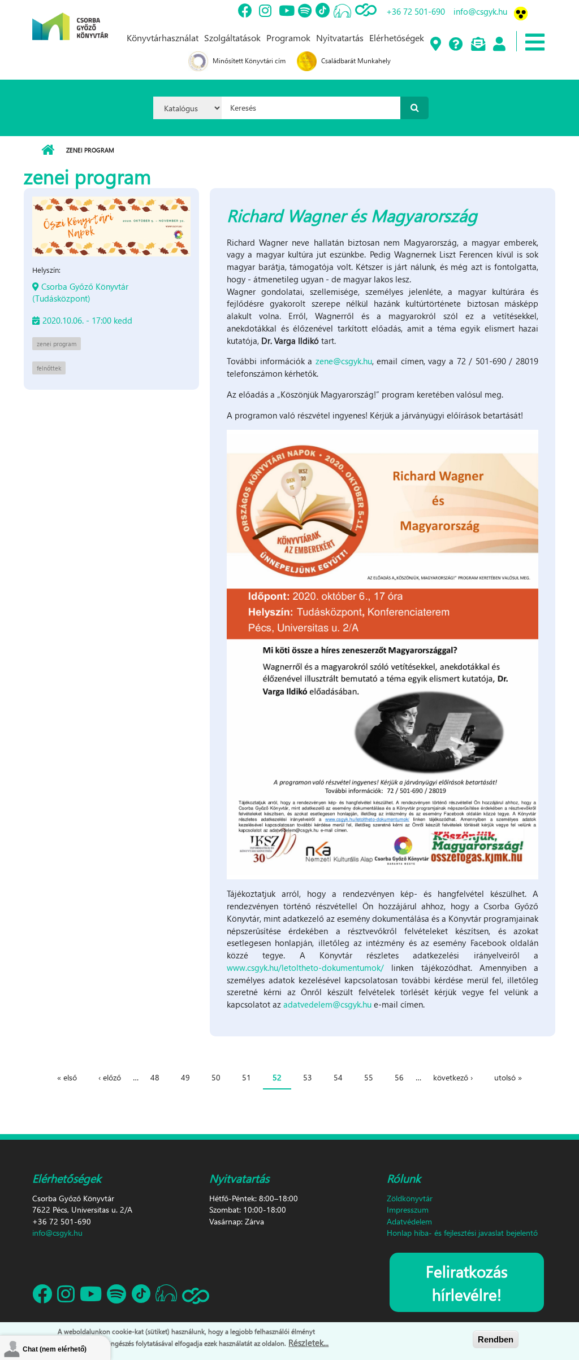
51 (246, 1077)
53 (307, 1077)
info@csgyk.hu (480, 11)
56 (399, 1077)
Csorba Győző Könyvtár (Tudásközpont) (80, 292)
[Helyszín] (435, 45)
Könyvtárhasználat (162, 37)
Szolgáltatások (232, 37)
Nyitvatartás (340, 37)
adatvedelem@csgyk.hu (327, 1004)
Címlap (47, 150)
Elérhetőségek (396, 37)
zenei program (56, 343)
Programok (288, 37)
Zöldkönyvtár (410, 1198)
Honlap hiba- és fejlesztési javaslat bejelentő (462, 1232)
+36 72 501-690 (415, 11)
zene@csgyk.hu (344, 361)
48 (154, 1077)
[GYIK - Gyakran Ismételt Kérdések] (455, 45)
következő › (453, 1077)
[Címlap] (70, 18)
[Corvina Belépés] (499, 45)
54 (338, 1077)
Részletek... (308, 1342)
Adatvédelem (409, 1221)
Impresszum (408, 1209)
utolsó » (508, 1077)
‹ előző (109, 1077)
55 (368, 1077)
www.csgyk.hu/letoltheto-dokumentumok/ (305, 967)
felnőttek (49, 368)
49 (185, 1077)
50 (216, 1077)
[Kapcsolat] (477, 45)
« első (67, 1077)
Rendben (495, 1339)
